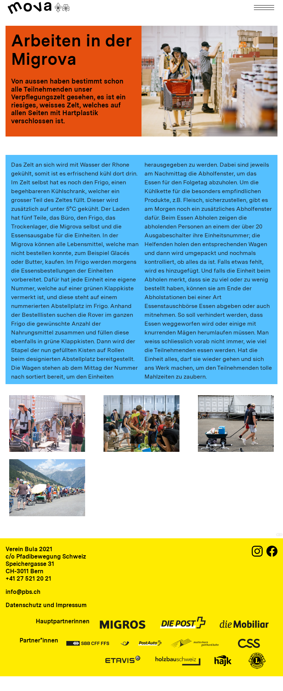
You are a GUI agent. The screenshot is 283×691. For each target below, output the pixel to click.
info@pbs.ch (23, 591)
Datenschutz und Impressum (46, 605)
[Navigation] (264, 7)
